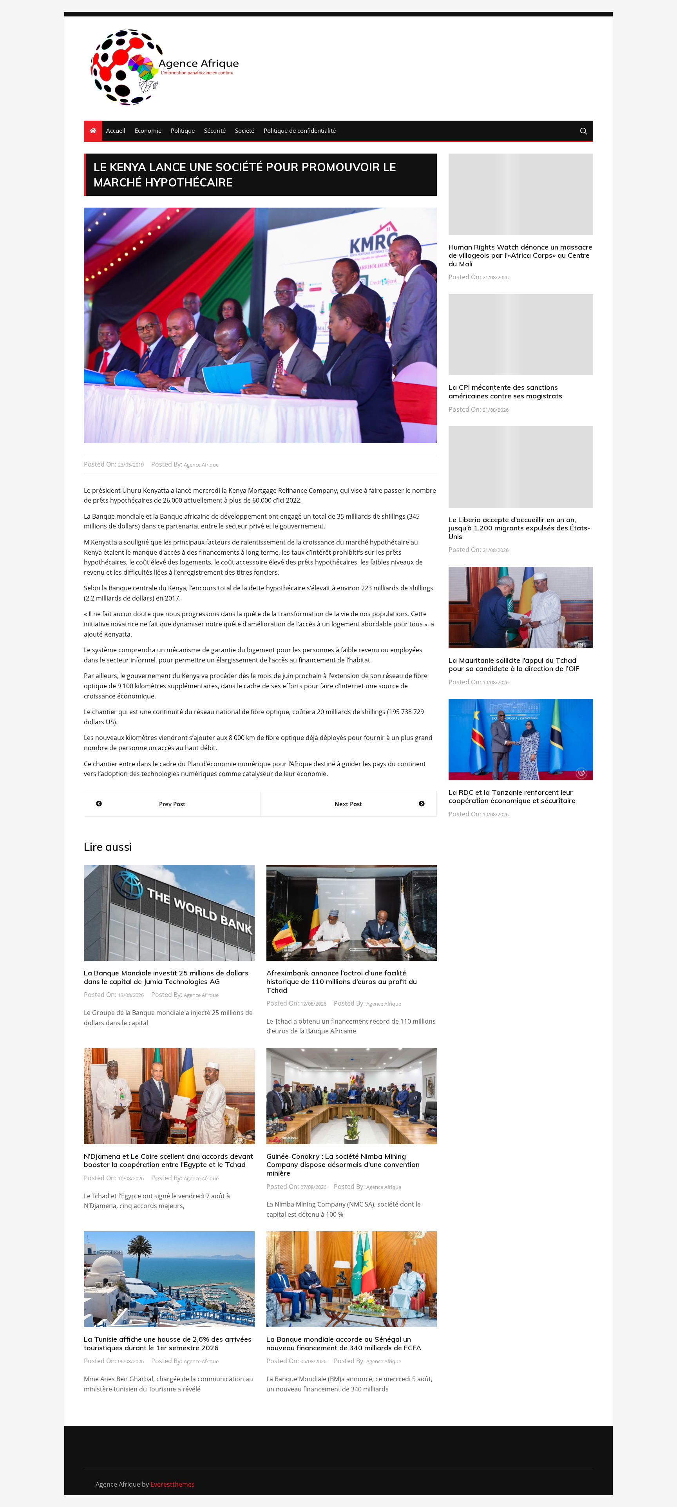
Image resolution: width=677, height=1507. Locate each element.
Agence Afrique (201, 464)
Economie (148, 130)
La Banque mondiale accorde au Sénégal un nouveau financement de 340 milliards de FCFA (343, 1343)
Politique (183, 130)
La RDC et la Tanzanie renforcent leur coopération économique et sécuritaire (512, 796)
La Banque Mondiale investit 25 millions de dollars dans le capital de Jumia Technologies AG (166, 977)
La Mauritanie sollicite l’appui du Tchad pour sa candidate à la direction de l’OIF (514, 664)
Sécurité (215, 130)
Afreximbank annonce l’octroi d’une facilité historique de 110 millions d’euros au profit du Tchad (341, 981)
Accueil (115, 130)
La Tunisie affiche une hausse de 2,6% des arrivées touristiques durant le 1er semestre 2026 (168, 1343)
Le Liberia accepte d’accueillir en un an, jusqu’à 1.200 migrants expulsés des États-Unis (519, 528)
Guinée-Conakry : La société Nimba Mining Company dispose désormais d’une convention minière (343, 1165)
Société (244, 130)
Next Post (348, 804)
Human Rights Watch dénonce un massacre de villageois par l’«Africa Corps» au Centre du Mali (520, 255)
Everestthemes (172, 1484)
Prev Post (172, 804)
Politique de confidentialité (300, 130)
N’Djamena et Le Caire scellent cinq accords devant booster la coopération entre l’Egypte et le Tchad (168, 1160)
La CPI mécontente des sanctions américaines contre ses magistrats (505, 391)
